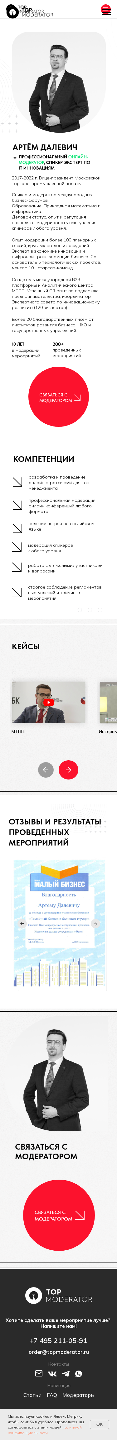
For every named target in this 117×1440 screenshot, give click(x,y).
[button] (77, 398)
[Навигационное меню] (106, 12)
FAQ (52, 1395)
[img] (49, 702)
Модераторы (78, 1395)
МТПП (18, 731)
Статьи (32, 1395)
